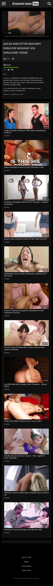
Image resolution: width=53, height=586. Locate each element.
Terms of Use (26, 570)
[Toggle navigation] (3, 3)
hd (20, 88)
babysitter (24, 78)
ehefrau (16, 80)
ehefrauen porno (12, 88)
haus (21, 80)
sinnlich (41, 82)
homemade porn (36, 80)
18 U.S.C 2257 (26, 557)
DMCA (26, 562)
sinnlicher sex (20, 91)
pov (36, 82)
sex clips (12, 91)
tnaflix (18, 85)
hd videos (27, 80)
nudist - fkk (24, 82)
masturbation (31, 88)
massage (6, 82)
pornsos (32, 82)
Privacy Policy (26, 566)
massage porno (15, 82)
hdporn (24, 88)
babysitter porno (34, 78)
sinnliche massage (9, 85)
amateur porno (16, 78)
